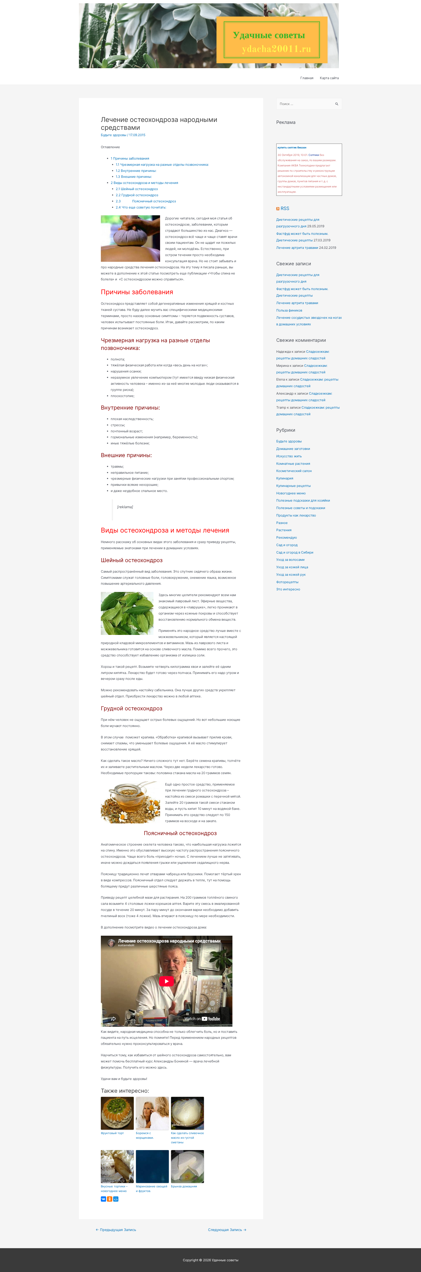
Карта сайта (329, 78)
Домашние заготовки (293, 449)
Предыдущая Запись (116, 1230)
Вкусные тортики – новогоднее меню (114, 1189)
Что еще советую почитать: (141, 207)
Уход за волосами (290, 560)
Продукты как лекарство (296, 515)
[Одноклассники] (109, 1199)
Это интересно (288, 589)
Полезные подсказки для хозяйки (303, 500)
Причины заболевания (130, 158)
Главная (306, 78)
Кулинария (284, 478)
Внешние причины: (134, 177)
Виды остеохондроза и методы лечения (144, 183)
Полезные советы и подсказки (300, 508)
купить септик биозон (292, 147)
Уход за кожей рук (291, 574)
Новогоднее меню (291, 493)
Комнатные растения (293, 463)
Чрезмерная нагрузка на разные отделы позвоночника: (162, 164)
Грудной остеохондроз (137, 195)
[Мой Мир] (115, 1199)
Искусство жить (289, 456)
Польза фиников (289, 310)
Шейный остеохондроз (137, 189)
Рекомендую (286, 537)
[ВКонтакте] (103, 1199)
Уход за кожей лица (292, 567)
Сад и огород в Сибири (294, 552)
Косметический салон (294, 471)
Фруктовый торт (112, 1133)
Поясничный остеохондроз (146, 201)
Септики (314, 155)
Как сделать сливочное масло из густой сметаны (187, 1137)
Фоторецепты (287, 582)
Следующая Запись (227, 1230)
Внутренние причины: (136, 171)
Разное (282, 523)
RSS (285, 208)
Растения (283, 530)
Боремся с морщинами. (145, 1135)
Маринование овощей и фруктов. (151, 1189)
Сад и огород (287, 545)
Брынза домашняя (184, 1186)
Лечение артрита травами (297, 248)
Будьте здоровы (113, 135)
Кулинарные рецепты (293, 486)
